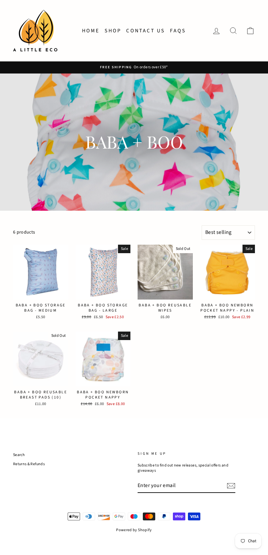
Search (19, 455)
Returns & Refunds (29, 464)
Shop (113, 30)
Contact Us (145, 30)
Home (91, 30)
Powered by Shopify (134, 530)
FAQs (178, 30)
